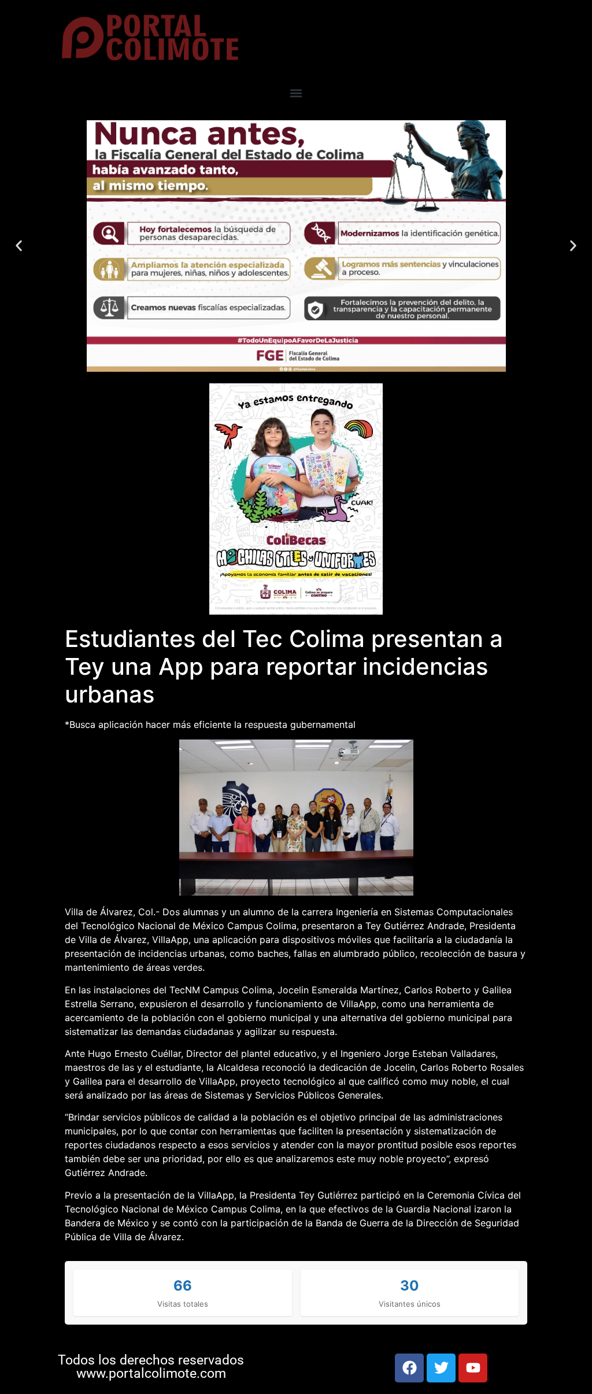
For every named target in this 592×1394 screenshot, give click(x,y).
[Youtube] (472, 1368)
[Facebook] (409, 1368)
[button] (296, 93)
